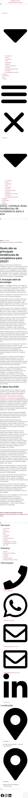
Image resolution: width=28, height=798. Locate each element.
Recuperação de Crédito (11, 69)
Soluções (7, 67)
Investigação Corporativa (11, 72)
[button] (14, 108)
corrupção (21, 288)
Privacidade (6, 75)
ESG (6, 60)
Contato (5, 79)
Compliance (8, 59)
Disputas (7, 64)
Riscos (7, 57)
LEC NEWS (6, 240)
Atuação (5, 74)
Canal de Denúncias (10, 65)
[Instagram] (6, 795)
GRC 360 (7, 70)
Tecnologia (8, 62)
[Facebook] (2, 795)
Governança (8, 56)
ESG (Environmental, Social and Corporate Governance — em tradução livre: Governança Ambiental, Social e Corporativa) (12, 396)
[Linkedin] (10, 795)
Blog (4, 77)
